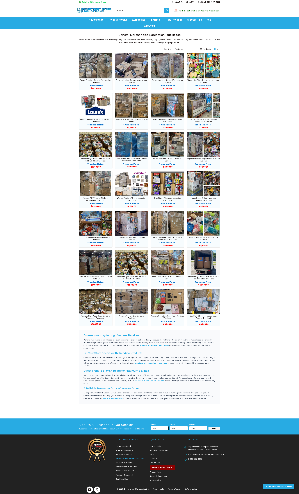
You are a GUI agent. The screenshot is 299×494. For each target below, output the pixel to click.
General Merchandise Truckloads (130, 458)
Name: (153, 424)
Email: (172, 424)
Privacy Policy (156, 472)
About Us (154, 458)
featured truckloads (113, 398)
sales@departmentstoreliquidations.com (204, 454)
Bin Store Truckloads (124, 462)
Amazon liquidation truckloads (154, 345)
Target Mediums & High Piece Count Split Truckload (203, 160)
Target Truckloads (124, 446)
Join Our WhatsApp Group (93, 2)
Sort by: (167, 49)
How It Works (155, 446)
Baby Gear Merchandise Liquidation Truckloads (167, 120)
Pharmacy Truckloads (125, 471)
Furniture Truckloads (124, 475)
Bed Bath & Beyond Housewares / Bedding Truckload (203, 317)
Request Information (159, 450)
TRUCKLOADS (96, 20)
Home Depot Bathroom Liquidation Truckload (131, 238)
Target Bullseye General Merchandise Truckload (203, 238)
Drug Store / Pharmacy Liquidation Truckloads (167, 199)
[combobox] (141, 10)
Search (166, 10)
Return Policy (155, 480)
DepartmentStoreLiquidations (137, 489)
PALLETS (155, 20)
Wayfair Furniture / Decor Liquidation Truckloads (131, 199)
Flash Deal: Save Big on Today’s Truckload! (199, 11)
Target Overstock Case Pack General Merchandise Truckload (167, 238)
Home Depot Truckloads (126, 467)
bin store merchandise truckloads (151, 363)
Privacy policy (159, 489)
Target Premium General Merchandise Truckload (95, 81)
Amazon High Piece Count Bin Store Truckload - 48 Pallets (131, 278)
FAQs (152, 454)
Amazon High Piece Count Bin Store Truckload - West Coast (95, 317)
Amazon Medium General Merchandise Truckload (131, 81)
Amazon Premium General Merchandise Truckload (96, 278)
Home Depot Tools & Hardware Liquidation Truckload (203, 199)
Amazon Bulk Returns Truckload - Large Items (132, 120)
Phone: (192, 424)
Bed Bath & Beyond (124, 454)
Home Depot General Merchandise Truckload (96, 238)
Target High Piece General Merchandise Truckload (203, 81)
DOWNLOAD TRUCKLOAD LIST (279, 486)
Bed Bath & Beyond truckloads (149, 381)
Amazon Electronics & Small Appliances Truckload (167, 160)
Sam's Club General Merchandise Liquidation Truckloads (203, 120)
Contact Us (155, 462)
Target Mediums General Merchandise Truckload (167, 81)
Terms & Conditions (158, 476)
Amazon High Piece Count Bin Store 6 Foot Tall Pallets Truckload (203, 278)
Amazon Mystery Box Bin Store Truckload (131, 317)
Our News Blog (122, 479)
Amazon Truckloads (124, 450)
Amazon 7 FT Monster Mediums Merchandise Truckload (96, 199)
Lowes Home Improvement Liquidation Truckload (95, 120)
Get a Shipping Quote (162, 467)
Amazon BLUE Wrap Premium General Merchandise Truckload (131, 159)
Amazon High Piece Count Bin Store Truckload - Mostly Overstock (95, 160)
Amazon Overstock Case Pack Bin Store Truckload (167, 317)
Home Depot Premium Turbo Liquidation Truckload (167, 278)
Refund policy (191, 489)
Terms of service (175, 489)
